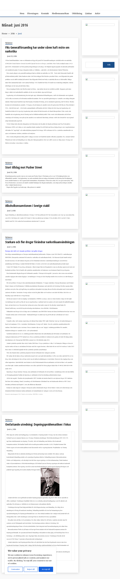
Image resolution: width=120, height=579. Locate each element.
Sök (109, 65)
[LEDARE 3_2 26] (100, 246)
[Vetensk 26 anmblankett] (100, 80)
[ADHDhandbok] (100, 372)
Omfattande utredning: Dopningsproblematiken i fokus (38, 424)
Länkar (88, 13)
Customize (15, 569)
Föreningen (32, 13)
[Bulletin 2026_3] (100, 195)
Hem (22, 13)
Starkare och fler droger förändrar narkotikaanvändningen (39, 242)
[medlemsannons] (100, 410)
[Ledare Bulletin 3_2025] (100, 156)
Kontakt (45, 13)
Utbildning (77, 13)
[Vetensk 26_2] (100, 25)
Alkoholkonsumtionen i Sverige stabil (27, 206)
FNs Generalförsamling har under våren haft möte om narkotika (37, 49)
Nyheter (8, 43)
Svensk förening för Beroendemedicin (60, 4)
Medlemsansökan (60, 13)
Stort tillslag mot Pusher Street (23, 167)
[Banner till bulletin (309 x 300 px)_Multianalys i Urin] (100, 323)
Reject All (31, 569)
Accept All (46, 569)
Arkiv (97, 13)
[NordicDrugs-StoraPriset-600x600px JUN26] (100, 284)
